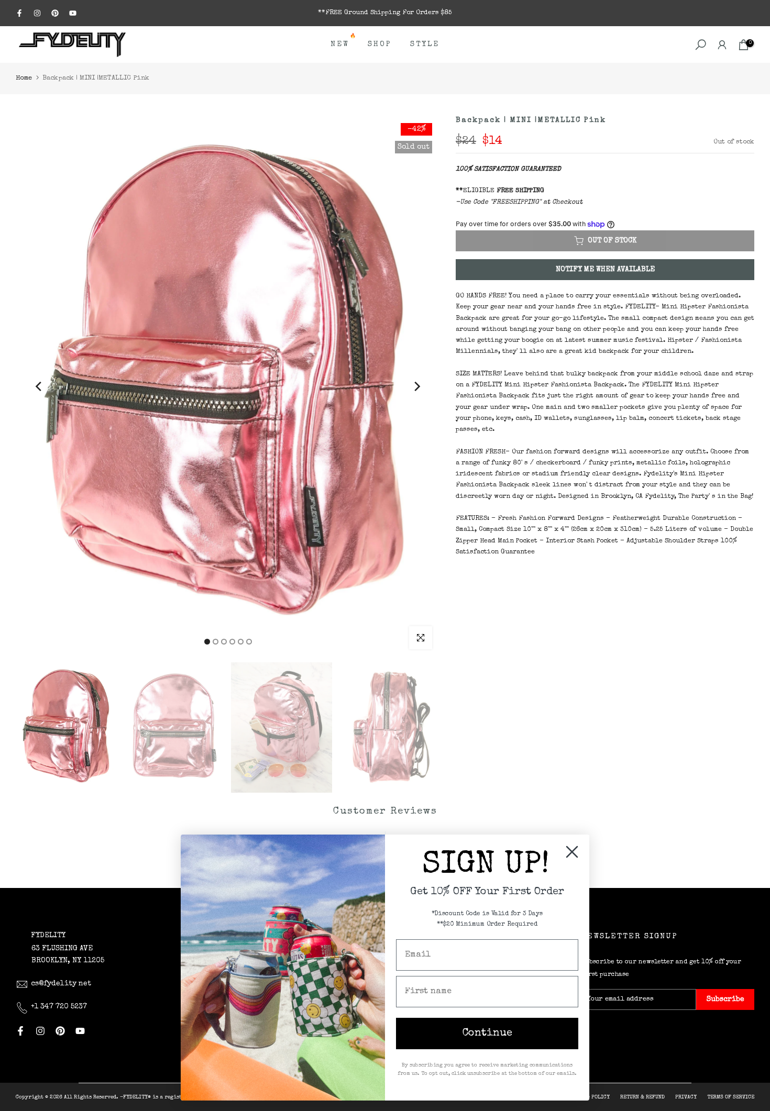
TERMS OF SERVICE (730, 1097)
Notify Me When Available (605, 269)
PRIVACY (686, 1097)
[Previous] (39, 386)
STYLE (424, 44)
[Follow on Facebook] (19, 13)
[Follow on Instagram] (37, 13)
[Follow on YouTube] (72, 13)
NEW (344, 43)
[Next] (416, 386)
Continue (487, 1033)
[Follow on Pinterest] (55, 13)
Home (24, 78)
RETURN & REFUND (642, 1097)
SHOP (380, 44)
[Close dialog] (572, 852)
